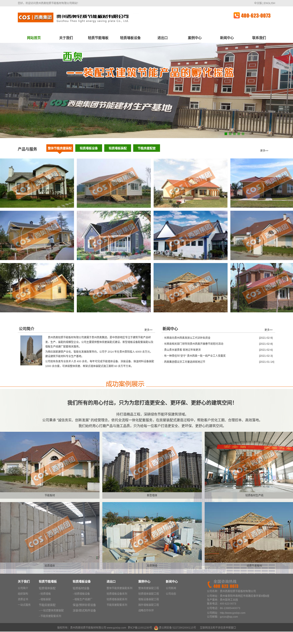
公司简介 (23, 588)
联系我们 (259, 38)
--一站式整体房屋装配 (51, 610)
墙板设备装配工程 (148, 599)
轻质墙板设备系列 (117, 593)
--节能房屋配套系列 (50, 616)
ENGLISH (269, 3)
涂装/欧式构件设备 (84, 610)
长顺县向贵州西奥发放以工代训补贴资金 (187, 337)
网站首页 (34, 38)
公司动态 (171, 593)
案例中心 (195, 38)
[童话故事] (114, 259)
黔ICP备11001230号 (140, 627)
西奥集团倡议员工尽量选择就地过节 (184, 361)
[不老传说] (37, 311)
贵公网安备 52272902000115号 (177, 627)
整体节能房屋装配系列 (119, 588)
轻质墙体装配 (47, 588)
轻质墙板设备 (130, 38)
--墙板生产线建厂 (82, 599)
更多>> (264, 150)
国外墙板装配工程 (148, 604)
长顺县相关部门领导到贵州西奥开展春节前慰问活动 (193, 343)
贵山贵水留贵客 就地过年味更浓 (182, 349)
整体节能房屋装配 (60, 148)
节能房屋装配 (47, 604)
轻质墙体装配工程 (148, 593)
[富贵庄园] (37, 206)
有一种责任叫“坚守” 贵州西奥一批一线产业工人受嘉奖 (195, 355)
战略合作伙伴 (146, 610)
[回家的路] (37, 259)
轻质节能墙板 (98, 38)
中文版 (258, 3)
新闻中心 (227, 38)
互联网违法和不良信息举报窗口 (218, 627)
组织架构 (23, 593)
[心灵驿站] (114, 206)
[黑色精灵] (191, 259)
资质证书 (23, 599)
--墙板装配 (45, 599)
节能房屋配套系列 (117, 604)
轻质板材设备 (81, 588)
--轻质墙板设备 (81, 593)
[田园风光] (191, 206)
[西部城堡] (191, 311)
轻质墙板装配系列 (117, 599)
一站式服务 (24, 604)
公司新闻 (171, 588)
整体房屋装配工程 (148, 588)
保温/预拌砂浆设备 (84, 604)
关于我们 (66, 38)
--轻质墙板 (45, 593)
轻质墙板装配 (118, 148)
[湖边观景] (114, 311)
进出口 (162, 38)
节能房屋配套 (147, 148)
